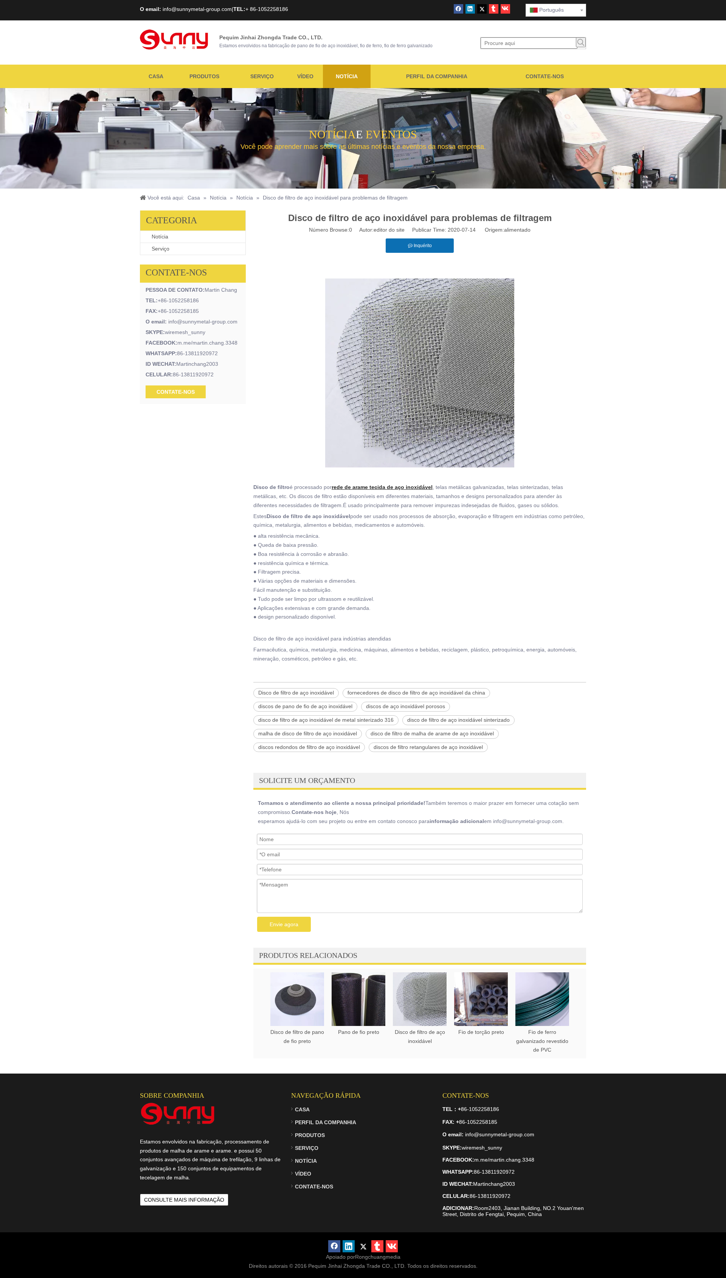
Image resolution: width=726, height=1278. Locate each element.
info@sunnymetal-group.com (202, 322)
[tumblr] (493, 9)
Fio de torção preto (481, 1032)
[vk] (505, 9)
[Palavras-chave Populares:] (581, 42)
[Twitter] (482, 9)
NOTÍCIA (306, 1161)
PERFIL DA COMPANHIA (325, 1122)
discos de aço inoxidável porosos (405, 706)
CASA (302, 1109)
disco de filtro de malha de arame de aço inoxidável (432, 733)
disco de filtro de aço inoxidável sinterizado (458, 720)
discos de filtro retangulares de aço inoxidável (428, 747)
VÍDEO (303, 1174)
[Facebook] (458, 9)
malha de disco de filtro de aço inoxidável (307, 733)
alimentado (517, 230)
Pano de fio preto (358, 1032)
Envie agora (284, 924)
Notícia (160, 237)
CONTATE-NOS (176, 392)
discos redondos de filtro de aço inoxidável (309, 747)
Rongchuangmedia (377, 1257)
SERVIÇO (306, 1148)
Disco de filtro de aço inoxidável (296, 693)
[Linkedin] (470, 9)
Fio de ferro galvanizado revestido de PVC (542, 1041)
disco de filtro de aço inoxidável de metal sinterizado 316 (326, 720)
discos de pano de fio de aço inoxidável (305, 706)
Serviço (160, 249)
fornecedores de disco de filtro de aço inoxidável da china (416, 693)
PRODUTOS (310, 1135)
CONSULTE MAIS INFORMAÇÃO (184, 1200)
